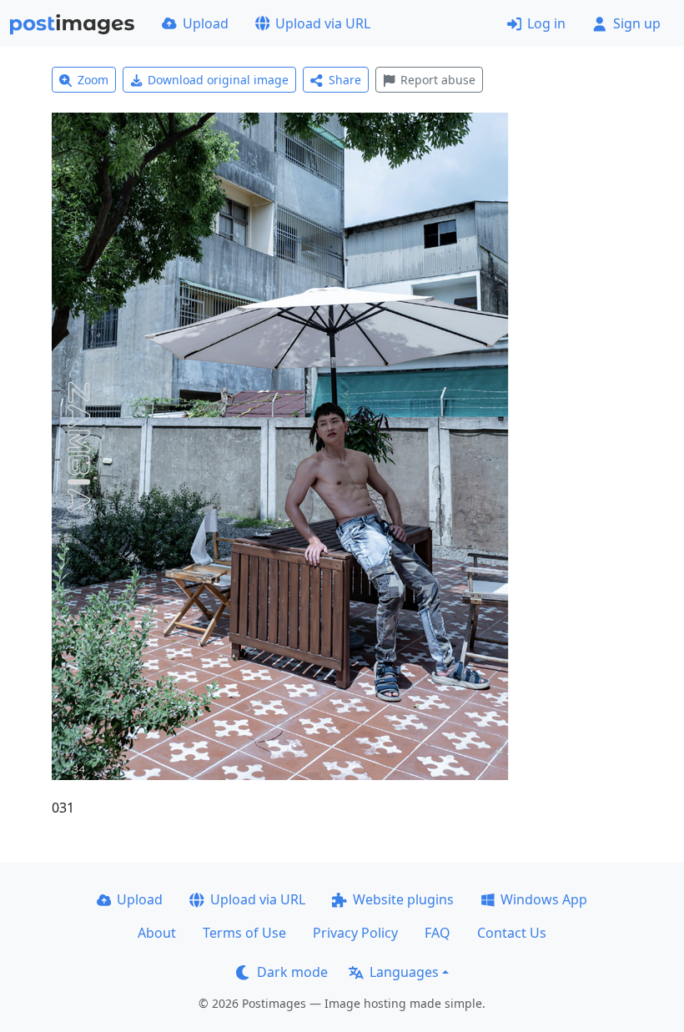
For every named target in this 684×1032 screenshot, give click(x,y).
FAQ (437, 933)
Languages (404, 972)
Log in (546, 23)
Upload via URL (322, 23)
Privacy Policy (355, 933)
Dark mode (292, 972)
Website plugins (403, 899)
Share (345, 80)
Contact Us (511, 933)
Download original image (218, 80)
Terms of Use (244, 933)
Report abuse (437, 80)
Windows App (543, 899)
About (157, 933)
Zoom (93, 80)
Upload (206, 23)
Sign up (637, 23)
